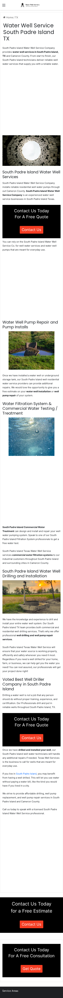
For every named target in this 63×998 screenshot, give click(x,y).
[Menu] (3, 6)
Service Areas (10, 990)
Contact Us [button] (31, 229)
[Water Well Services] (31, 5)
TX (16, 17)
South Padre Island (26, 773)
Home (9, 17)
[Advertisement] (31, 101)
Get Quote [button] (32, 968)
